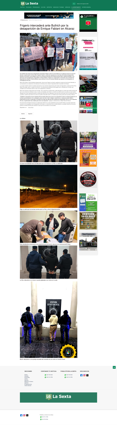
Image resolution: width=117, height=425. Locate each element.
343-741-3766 (50, 377)
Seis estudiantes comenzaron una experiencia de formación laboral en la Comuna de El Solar (45, 244)
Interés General (86, 7)
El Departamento (76, 7)
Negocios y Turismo (58, 7)
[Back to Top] (114, 367)
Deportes (49, 7)
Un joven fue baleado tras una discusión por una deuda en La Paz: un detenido (41, 163)
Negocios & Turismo (29, 381)
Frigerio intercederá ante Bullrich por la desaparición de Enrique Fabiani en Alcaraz (47, 26)
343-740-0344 (50, 374)
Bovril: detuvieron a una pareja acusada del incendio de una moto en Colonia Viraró (42, 359)
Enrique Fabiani (30, 107)
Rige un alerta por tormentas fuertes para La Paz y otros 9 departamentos (40, 209)
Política (22, 7)
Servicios (67, 7)
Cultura (43, 7)
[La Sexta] (28, 3)
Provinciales (36, 7)
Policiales (28, 7)
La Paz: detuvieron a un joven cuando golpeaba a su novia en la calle (38, 280)
